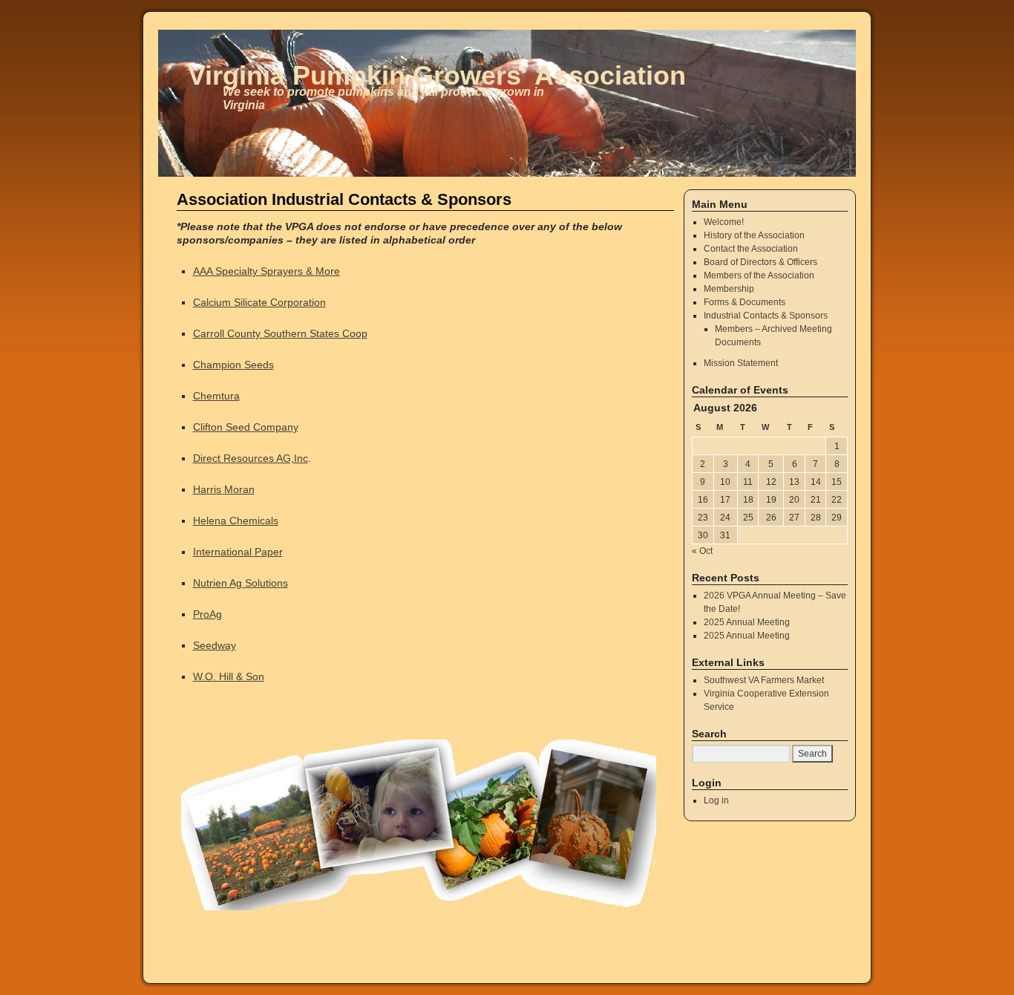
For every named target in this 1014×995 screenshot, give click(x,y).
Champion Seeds (233, 365)
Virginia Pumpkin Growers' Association (437, 75)
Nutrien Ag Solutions (240, 583)
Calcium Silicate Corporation (259, 302)
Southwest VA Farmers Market (764, 680)
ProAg (207, 614)
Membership (729, 289)
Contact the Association (751, 249)
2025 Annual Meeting (747, 622)
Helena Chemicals (235, 520)
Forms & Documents (744, 302)
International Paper (238, 552)
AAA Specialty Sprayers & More (266, 271)
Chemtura (216, 396)
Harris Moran (224, 489)
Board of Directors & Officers (760, 262)
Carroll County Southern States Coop (280, 333)
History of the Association (754, 235)
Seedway (214, 645)
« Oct (702, 551)
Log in (716, 800)
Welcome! (724, 222)
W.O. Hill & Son (228, 676)
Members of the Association (759, 275)
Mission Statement (741, 363)
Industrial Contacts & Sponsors (766, 315)
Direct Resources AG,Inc (250, 458)
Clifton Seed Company (245, 427)
